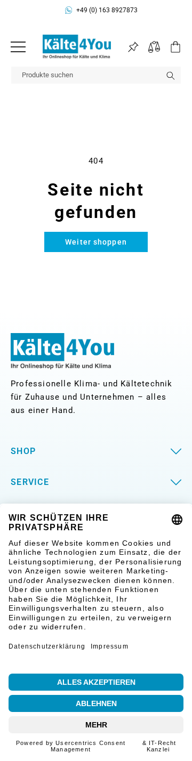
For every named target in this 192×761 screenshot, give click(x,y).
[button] (170, 47)
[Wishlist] (133, 47)
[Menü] (18, 47)
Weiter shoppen (96, 242)
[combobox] (96, 75)
